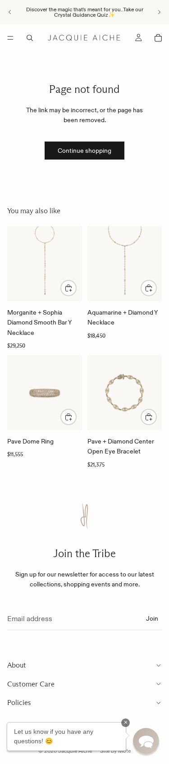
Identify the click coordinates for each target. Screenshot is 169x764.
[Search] (30, 38)
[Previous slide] (10, 12)
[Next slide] (159, 12)
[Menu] (10, 37)
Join (152, 618)
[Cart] (158, 38)
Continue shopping (84, 150)
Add (76, 288)
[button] (146, 741)
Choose (76, 417)
